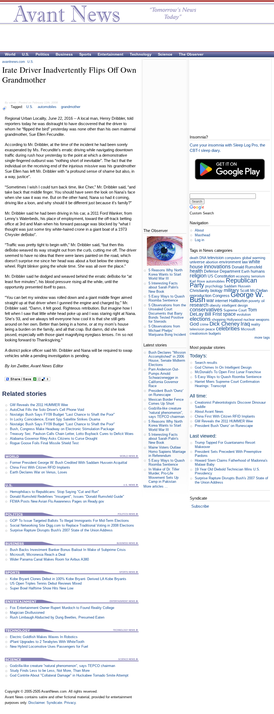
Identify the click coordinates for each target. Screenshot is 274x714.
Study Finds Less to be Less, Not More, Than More (50, 671)
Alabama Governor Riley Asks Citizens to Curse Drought (53, 439)
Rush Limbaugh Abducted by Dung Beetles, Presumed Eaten (57, 617)
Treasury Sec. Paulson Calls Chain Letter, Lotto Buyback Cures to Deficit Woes (72, 434)
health (196, 271)
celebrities (228, 328)
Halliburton (238, 300)
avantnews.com (13, 61)
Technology (140, 54)
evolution (244, 314)
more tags (262, 337)
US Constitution (221, 276)
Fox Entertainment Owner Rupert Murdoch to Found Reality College (62, 608)
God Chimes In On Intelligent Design (223, 367)
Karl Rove (197, 281)
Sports (85, 54)
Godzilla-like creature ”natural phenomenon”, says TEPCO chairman (62, 666)
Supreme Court (235, 310)
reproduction (200, 295)
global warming (253, 258)
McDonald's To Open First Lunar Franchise (228, 372)
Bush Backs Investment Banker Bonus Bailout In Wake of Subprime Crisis (68, 550)
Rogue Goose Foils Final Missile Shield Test (44, 443)
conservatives (206, 309)
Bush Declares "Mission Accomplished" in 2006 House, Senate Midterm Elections (167, 358)
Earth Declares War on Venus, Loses (38, 472)
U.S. (25, 54)
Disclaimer (36, 703)
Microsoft (248, 329)
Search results (206, 363)
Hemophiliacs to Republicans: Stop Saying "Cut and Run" (54, 492)
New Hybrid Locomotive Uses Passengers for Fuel (49, 646)
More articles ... (155, 486)
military (231, 290)
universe (197, 262)
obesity (215, 305)
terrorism (258, 276)
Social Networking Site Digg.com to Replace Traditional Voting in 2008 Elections (72, 525)
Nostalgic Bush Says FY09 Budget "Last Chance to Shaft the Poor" (62, 414)
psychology (214, 286)
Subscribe (200, 506)
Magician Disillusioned (27, 613)
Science (165, 54)
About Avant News (209, 412)
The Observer (191, 54)
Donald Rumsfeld (247, 267)
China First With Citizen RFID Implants (40, 467)
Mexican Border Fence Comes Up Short (166, 401)
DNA (202, 258)
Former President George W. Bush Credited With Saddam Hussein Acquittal (68, 463)
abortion (212, 262)
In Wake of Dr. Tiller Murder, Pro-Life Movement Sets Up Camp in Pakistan (164, 475)
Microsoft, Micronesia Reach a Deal (37, 555)
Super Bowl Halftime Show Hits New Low (41, 588)
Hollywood (234, 320)
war (210, 300)
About (199, 230)
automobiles (47, 107)
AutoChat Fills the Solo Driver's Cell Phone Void (47, 410)
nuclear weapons (256, 320)
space (229, 314)
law (245, 262)
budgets (215, 333)
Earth (245, 271)
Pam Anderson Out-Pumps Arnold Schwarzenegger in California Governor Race (164, 377)
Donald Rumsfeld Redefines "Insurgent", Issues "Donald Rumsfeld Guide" (67, 497)
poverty (254, 301)
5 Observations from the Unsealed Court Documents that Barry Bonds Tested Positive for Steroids (167, 313)
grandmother (70, 107)
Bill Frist (213, 314)
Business (64, 54)
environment (230, 262)
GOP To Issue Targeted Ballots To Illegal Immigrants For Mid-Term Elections (69, 521)
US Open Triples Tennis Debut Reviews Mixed (46, 583)
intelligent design (235, 305)
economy (243, 276)
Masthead (202, 235)
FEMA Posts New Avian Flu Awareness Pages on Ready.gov (57, 501)
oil (263, 301)
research (199, 305)
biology (216, 290)
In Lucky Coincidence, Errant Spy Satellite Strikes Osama (55, 419)
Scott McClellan (254, 290)
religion (198, 275)
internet (221, 300)
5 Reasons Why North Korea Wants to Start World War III (165, 274)
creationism (199, 333)
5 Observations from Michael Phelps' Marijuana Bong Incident (167, 330)
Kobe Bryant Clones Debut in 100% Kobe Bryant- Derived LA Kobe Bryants (68, 579)
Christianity (199, 290)
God (194, 324)
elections (200, 319)
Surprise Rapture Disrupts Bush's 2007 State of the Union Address (61, 530)
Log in (199, 240)
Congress (221, 295)
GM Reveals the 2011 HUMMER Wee (39, 405)
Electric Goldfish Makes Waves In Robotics (44, 637)
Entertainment (110, 54)
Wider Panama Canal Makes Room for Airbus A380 (49, 559)
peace (210, 329)
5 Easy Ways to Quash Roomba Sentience (167, 298)
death (194, 258)
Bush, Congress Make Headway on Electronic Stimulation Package (62, 429)
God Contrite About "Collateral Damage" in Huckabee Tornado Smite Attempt (69, 675)
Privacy (70, 703)
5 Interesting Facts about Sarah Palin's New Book (163, 287)
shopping (219, 320)
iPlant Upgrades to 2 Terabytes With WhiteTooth (47, 642)
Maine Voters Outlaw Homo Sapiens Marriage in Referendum (167, 451)
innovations (217, 266)
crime (204, 324)
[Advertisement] (134, 38)
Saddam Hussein (237, 286)
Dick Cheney (224, 324)
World (10, 54)
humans (258, 271)
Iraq (245, 324)
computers (233, 258)
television (215, 257)
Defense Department (222, 271)
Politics (42, 54)
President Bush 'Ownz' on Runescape (166, 393)
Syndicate (54, 703)
